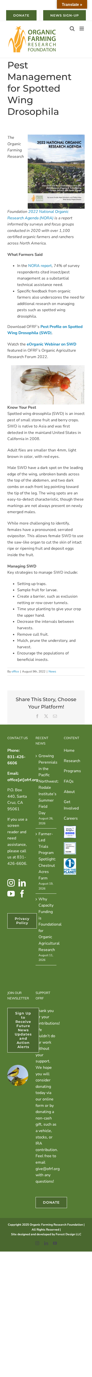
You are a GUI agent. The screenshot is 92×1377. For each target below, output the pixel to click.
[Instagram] (11, 883)
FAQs (69, 781)
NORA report (40, 265)
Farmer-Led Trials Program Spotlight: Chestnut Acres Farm (46, 856)
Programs (72, 771)
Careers (71, 818)
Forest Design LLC (68, 1234)
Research (72, 761)
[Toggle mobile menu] (82, 28)
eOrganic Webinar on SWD (51, 344)
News (52, 671)
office (15, 671)
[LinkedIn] (22, 883)
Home (69, 750)
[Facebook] (22, 893)
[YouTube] (11, 893)
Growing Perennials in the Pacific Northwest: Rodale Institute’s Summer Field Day (46, 784)
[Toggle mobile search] (72, 28)
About (69, 791)
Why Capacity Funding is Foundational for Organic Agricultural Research (46, 924)
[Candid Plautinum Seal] (70, 845)
